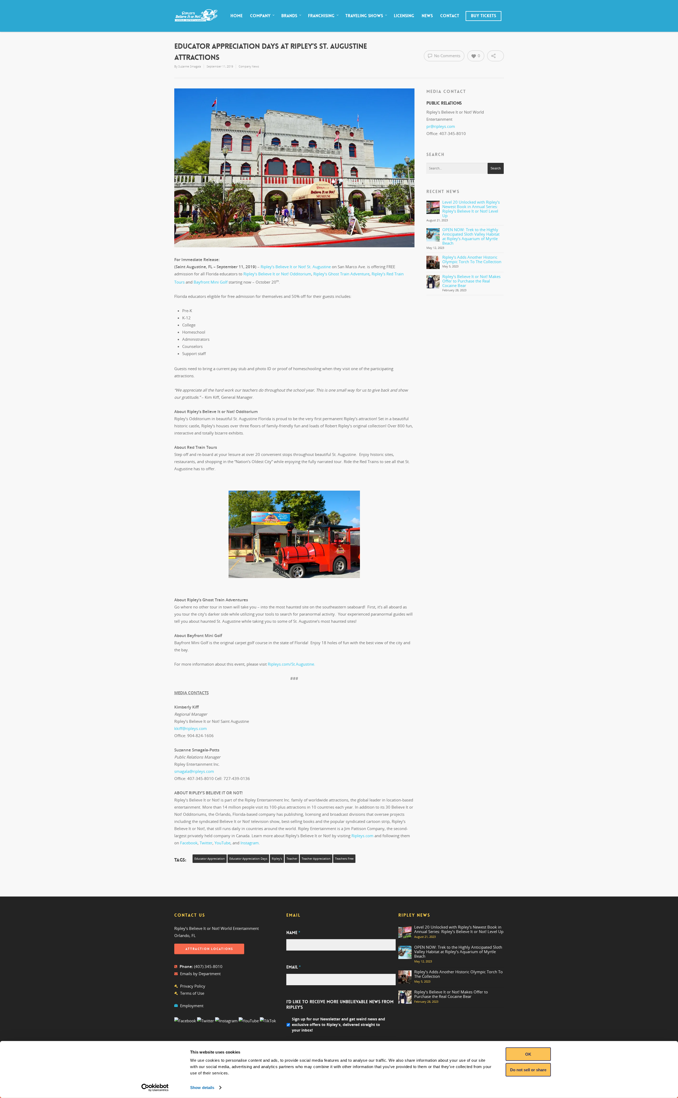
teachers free (344, 859)
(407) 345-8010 (208, 966)
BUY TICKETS (483, 16)
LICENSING (404, 16)
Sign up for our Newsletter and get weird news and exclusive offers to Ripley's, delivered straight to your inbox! (338, 1024)
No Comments (446, 55)
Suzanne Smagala (189, 66)
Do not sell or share (528, 1069)
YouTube (222, 842)
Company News (249, 66)
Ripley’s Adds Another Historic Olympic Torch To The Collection (471, 259)
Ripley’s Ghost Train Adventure (341, 273)
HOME (236, 16)
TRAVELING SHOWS (364, 16)
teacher (292, 859)
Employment (191, 1005)
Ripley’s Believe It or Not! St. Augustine (296, 266)
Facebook (189, 842)
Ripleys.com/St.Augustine (291, 664)
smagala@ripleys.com (194, 771)
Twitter (206, 842)
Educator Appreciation (209, 859)
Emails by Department (200, 973)
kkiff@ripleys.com (190, 728)
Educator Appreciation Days (248, 859)
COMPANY (260, 16)
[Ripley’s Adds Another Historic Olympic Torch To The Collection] (433, 262)
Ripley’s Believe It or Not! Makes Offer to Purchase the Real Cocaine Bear (471, 281)
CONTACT (449, 16)
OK (528, 1054)
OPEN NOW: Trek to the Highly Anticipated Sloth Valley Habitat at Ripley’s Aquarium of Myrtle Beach (470, 236)
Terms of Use (192, 993)
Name (293, 932)
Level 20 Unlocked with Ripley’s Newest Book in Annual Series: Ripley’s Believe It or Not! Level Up (471, 208)
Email (293, 967)
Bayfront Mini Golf (211, 282)
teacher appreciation (316, 859)
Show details (202, 1087)
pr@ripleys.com (440, 126)
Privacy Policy (192, 986)
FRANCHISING (321, 16)
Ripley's (277, 859)
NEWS (427, 16)
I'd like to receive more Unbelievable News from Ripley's (340, 1004)
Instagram (249, 842)
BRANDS (289, 16)
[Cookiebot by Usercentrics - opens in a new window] (155, 1088)
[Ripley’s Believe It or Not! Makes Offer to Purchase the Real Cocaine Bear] (433, 281)
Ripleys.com (362, 835)
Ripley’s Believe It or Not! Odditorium (277, 273)
